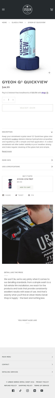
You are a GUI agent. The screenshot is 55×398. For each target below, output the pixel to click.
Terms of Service (41, 385)
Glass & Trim (17, 22)
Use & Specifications (11, 166)
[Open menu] (6, 9)
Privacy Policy (42, 382)
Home (4, 22)
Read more (7, 151)
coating (15, 139)
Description (7, 132)
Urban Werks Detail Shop (19, 382)
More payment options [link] (11, 123)
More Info (6, 160)
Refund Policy (10, 385)
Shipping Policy (25, 385)
